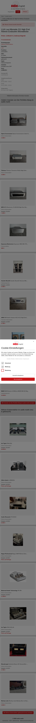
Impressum (26, 358)
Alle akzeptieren (18, 379)
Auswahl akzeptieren (18, 375)
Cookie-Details (11, 358)
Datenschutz (19, 358)
